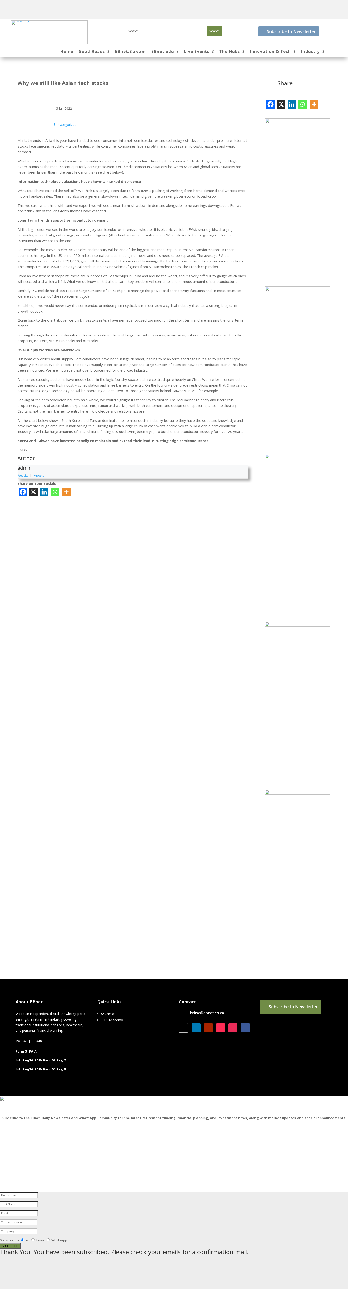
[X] (33, 492)
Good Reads (92, 52)
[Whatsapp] (54, 492)
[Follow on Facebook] (245, 1027)
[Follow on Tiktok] (220, 1027)
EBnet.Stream (130, 52)
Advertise (108, 1014)
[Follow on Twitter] (183, 1028)
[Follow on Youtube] (208, 1027)
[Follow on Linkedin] (196, 1027)
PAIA (38, 1041)
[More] (66, 492)
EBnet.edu (162, 52)
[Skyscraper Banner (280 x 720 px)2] (297, 457)
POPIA (21, 1041)
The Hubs (229, 52)
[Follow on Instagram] (232, 1027)
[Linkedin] (44, 492)
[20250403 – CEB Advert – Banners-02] (297, 793)
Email (40, 1240)
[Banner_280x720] (297, 289)
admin (25, 468)
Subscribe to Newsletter (291, 31)
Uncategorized (65, 124)
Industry (310, 52)
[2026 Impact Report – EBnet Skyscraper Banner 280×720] (297, 625)
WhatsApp (59, 1240)
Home (66, 52)
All (27, 1240)
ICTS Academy (112, 1020)
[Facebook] (23, 492)
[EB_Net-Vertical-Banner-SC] (297, 122)
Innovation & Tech (270, 52)
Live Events (196, 52)
